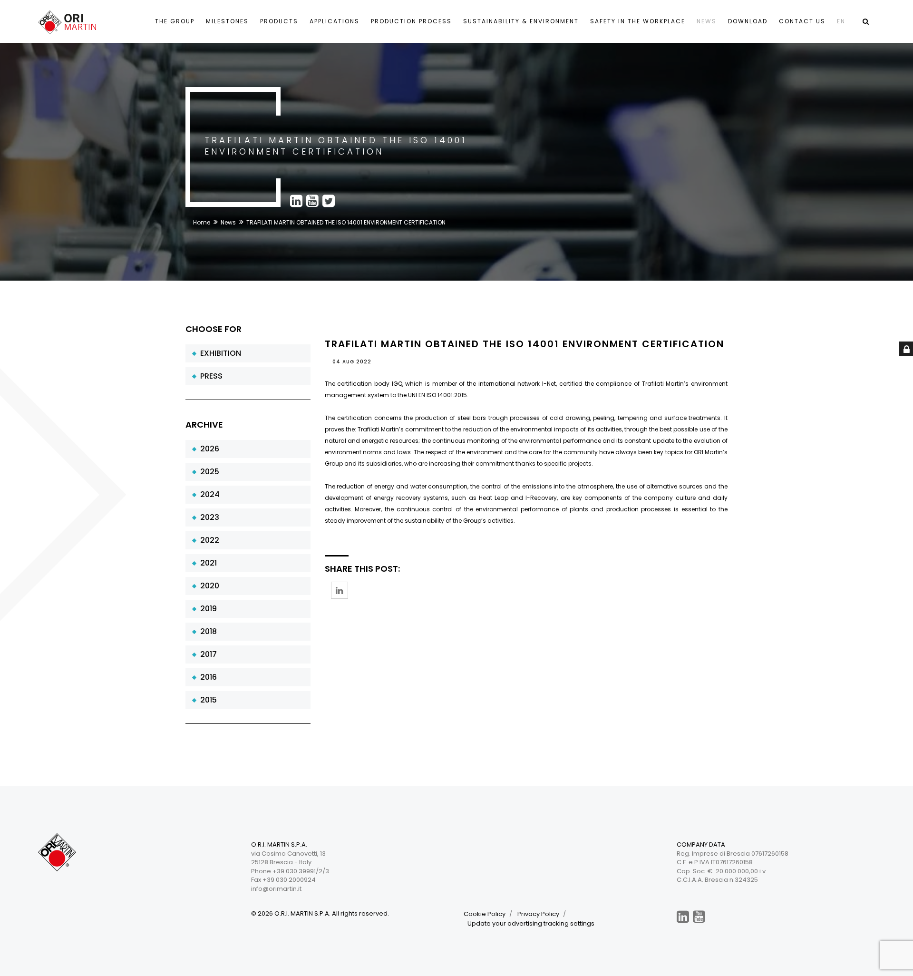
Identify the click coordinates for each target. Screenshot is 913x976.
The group (174, 21)
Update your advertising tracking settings (530, 923)
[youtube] (699, 917)
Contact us (802, 21)
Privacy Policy (538, 913)
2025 (207, 471)
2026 (207, 448)
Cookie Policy (484, 913)
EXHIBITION (218, 353)
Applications (334, 21)
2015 (206, 699)
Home (201, 222)
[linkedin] (683, 917)
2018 (206, 631)
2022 (207, 540)
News (707, 21)
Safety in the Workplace (637, 21)
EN (841, 21)
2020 (207, 585)
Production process (411, 21)
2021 (206, 562)
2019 (206, 608)
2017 (206, 654)
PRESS (209, 376)
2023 (207, 517)
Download (747, 21)
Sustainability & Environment (521, 21)
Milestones (227, 21)
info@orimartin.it (276, 888)
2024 (208, 494)
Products (279, 21)
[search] (865, 21)
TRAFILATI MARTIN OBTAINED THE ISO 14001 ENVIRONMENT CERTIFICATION (524, 344)
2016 (206, 677)
